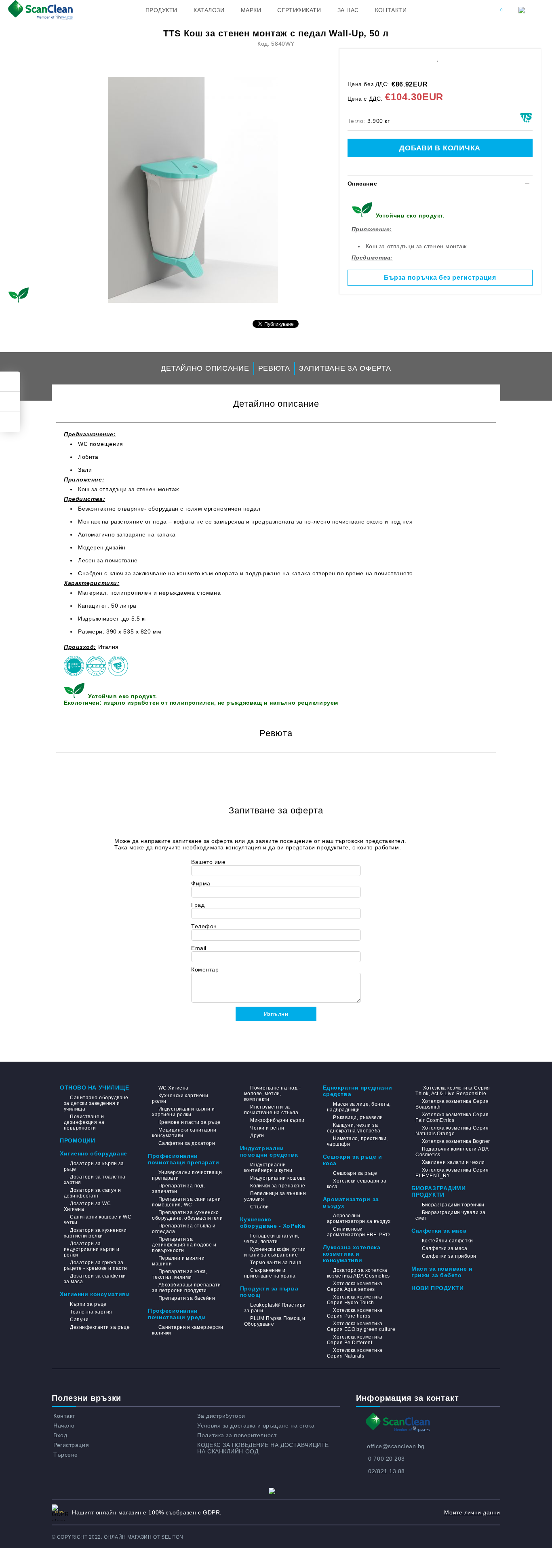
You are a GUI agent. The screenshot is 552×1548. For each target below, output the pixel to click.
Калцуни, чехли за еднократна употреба (354, 1128)
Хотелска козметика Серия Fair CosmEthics (452, 1117)
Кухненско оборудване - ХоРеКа (272, 1222)
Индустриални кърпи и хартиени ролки (183, 1111)
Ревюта (274, 368)
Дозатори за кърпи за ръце (94, 1166)
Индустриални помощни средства (269, 1151)
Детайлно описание (205, 368)
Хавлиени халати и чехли (453, 1162)
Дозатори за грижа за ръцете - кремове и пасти (95, 1265)
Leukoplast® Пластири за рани (275, 1308)
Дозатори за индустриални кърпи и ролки (92, 1249)
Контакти (391, 10)
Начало (63, 1425)
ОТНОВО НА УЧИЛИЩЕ (94, 1087)
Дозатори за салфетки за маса (95, 1278)
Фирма (201, 883)
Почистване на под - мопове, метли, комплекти (272, 1093)
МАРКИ (251, 10)
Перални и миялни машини (178, 1261)
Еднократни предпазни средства (357, 1090)
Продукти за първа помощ (269, 1291)
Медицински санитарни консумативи (184, 1132)
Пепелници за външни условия (275, 1196)
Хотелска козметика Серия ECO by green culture (361, 1326)
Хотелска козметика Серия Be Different (355, 1339)
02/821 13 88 (386, 1471)
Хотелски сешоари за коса (357, 1183)
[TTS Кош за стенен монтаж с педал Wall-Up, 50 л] (193, 190)
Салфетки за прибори (449, 1256)
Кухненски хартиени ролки (180, 1098)
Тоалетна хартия (91, 1312)
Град (197, 905)
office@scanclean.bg (396, 1446)
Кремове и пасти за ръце (189, 1122)
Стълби (259, 1207)
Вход (60, 1435)
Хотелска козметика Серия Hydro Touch (355, 1299)
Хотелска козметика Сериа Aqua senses (355, 1286)
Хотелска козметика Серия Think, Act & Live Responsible (452, 1090)
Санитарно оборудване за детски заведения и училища (96, 1103)
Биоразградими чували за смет (450, 1215)
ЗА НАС (348, 10)
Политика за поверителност (236, 1435)
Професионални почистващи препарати (183, 1159)
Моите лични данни (472, 1512)
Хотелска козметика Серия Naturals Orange (452, 1130)
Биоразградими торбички (453, 1205)
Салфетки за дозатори (186, 1143)
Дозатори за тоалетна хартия (95, 1179)
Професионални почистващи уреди (177, 1313)
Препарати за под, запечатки (178, 1188)
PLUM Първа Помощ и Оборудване (274, 1321)
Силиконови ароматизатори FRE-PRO (358, 1232)
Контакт (64, 1416)
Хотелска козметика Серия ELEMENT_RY (452, 1172)
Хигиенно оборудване (93, 1153)
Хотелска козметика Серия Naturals (355, 1353)
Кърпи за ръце (88, 1304)
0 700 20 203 (386, 1458)
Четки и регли (267, 1128)
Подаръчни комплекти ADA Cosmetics (451, 1151)
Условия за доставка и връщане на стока (255, 1425)
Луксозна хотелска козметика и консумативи (352, 1253)
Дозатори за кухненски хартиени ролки (95, 1233)
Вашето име (208, 862)
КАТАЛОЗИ (209, 10)
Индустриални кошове (277, 1178)
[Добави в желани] (437, 57)
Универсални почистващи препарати (187, 1175)
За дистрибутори (221, 1416)
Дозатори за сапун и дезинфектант (92, 1193)
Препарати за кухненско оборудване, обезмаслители (187, 1215)
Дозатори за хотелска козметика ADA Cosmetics (358, 1273)
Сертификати (299, 10)
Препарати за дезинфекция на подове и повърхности (184, 1244)
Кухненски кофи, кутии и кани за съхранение (274, 1252)
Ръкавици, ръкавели (358, 1117)
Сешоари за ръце (355, 1173)
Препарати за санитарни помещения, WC (186, 1202)
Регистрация (71, 1445)
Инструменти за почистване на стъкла (271, 1109)
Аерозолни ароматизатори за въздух (359, 1218)
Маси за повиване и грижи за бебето (441, 1271)
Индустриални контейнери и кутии (268, 1167)
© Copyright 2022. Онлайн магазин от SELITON (117, 1537)
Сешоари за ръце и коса (352, 1159)
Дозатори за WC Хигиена (87, 1206)
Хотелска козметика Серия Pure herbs (355, 1313)
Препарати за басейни (186, 1298)
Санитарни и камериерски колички (187, 1330)
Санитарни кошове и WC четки (97, 1219)
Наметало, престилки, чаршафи (357, 1141)
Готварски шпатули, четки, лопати (271, 1238)
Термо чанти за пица (275, 1262)
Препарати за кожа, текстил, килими (179, 1274)
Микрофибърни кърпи (277, 1120)
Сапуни (79, 1319)
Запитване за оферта (345, 368)
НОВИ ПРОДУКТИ (437, 1288)
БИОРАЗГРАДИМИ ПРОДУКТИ (438, 1191)
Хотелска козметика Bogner (456, 1141)
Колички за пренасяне (277, 1186)
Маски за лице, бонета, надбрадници (359, 1107)
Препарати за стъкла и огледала (183, 1228)
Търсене (65, 1454)
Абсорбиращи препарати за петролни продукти (186, 1287)
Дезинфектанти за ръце (100, 1327)
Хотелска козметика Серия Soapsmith (452, 1104)
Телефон (204, 926)
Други (257, 1135)
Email (198, 948)
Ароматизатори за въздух (351, 1202)
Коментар (205, 969)
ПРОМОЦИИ (77, 1140)
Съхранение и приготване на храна (270, 1273)
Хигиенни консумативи (95, 1294)
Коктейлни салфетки (447, 1241)
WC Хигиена (173, 1088)
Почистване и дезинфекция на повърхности (84, 1122)
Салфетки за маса (438, 1230)
